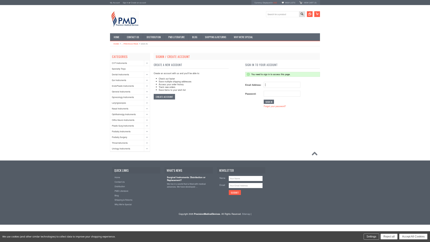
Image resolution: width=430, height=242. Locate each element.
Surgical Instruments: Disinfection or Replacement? (186, 179)
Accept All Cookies (413, 236)
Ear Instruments (119, 80)
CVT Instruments (119, 63)
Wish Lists (290, 2)
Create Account (164, 96)
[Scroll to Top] (315, 154)
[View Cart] (317, 14)
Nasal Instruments (120, 108)
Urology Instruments (121, 148)
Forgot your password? (275, 106)
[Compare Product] (310, 14)
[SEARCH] (302, 14)
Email (222, 185)
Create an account (138, 2)
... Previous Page (129, 43)
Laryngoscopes (119, 102)
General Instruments (121, 91)
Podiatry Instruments (121, 131)
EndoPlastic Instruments (123, 85)
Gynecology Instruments (123, 97)
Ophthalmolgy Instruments (124, 114)
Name (222, 177)
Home (116, 43)
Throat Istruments (120, 142)
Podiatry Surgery (119, 137)
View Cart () (310, 2)
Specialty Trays (119, 68)
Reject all (389, 236)
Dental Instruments (120, 74)
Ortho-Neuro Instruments (123, 119)
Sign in (125, 2)
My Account (115, 2)
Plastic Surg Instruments (123, 125)
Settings (371, 236)
